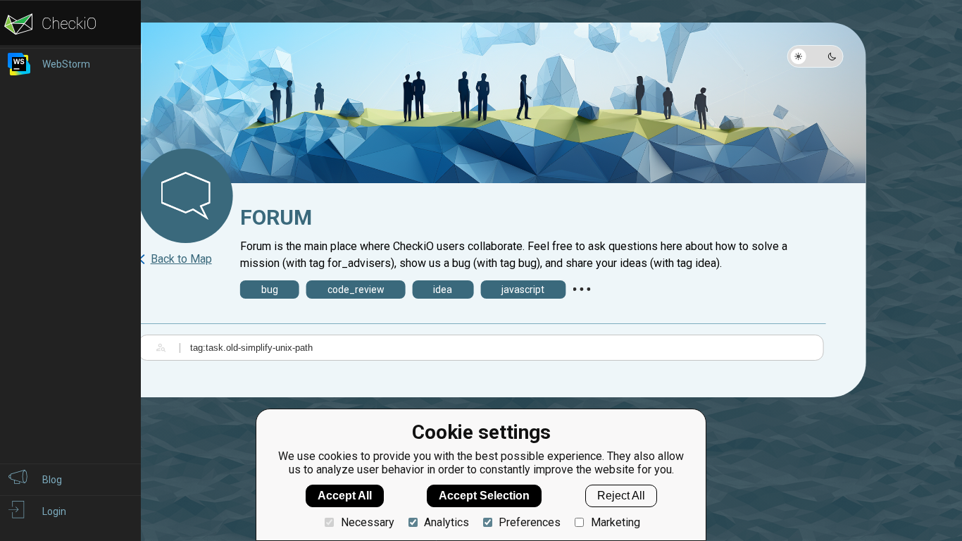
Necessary (367, 522)
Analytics (446, 522)
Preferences (530, 522)
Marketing (615, 522)
